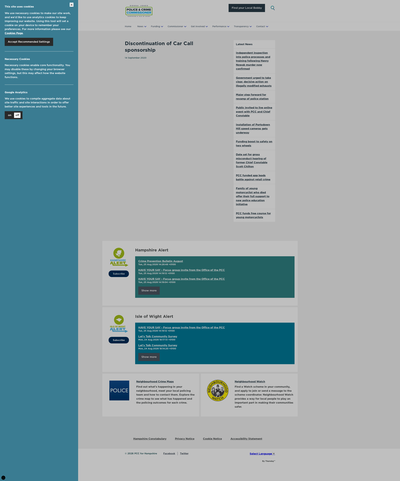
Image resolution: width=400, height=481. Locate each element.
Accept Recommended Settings (29, 42)
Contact (260, 26)
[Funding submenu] (161, 26)
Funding (155, 26)
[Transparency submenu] (250, 26)
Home (128, 26)
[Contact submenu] (266, 26)
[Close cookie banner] (71, 5)
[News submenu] (145, 26)
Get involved (198, 26)
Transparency (241, 26)
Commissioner (175, 26)
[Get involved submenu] (206, 26)
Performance (219, 26)
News (140, 26)
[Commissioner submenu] (184, 26)
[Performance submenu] (228, 26)
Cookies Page (14, 33)
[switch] (13, 115)
